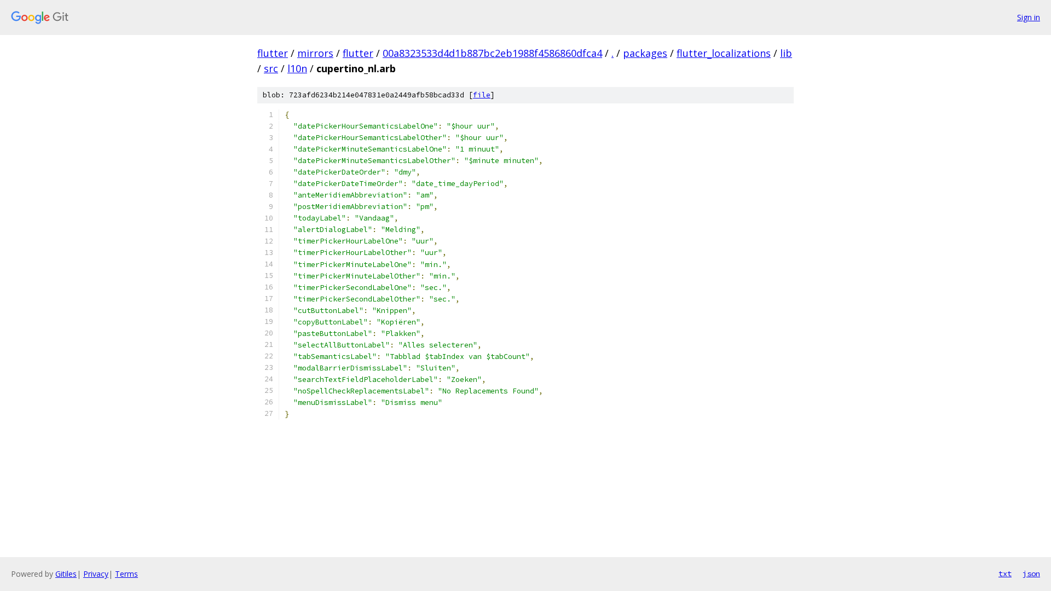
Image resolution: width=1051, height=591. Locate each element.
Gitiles (66, 574)
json (1031, 573)
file (481, 95)
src (271, 68)
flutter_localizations (724, 53)
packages (645, 53)
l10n (297, 68)
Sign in (1028, 17)
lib (786, 53)
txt (1005, 573)
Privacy (95, 574)
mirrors (315, 53)
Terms (126, 574)
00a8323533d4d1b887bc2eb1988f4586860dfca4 (492, 53)
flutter (272, 53)
